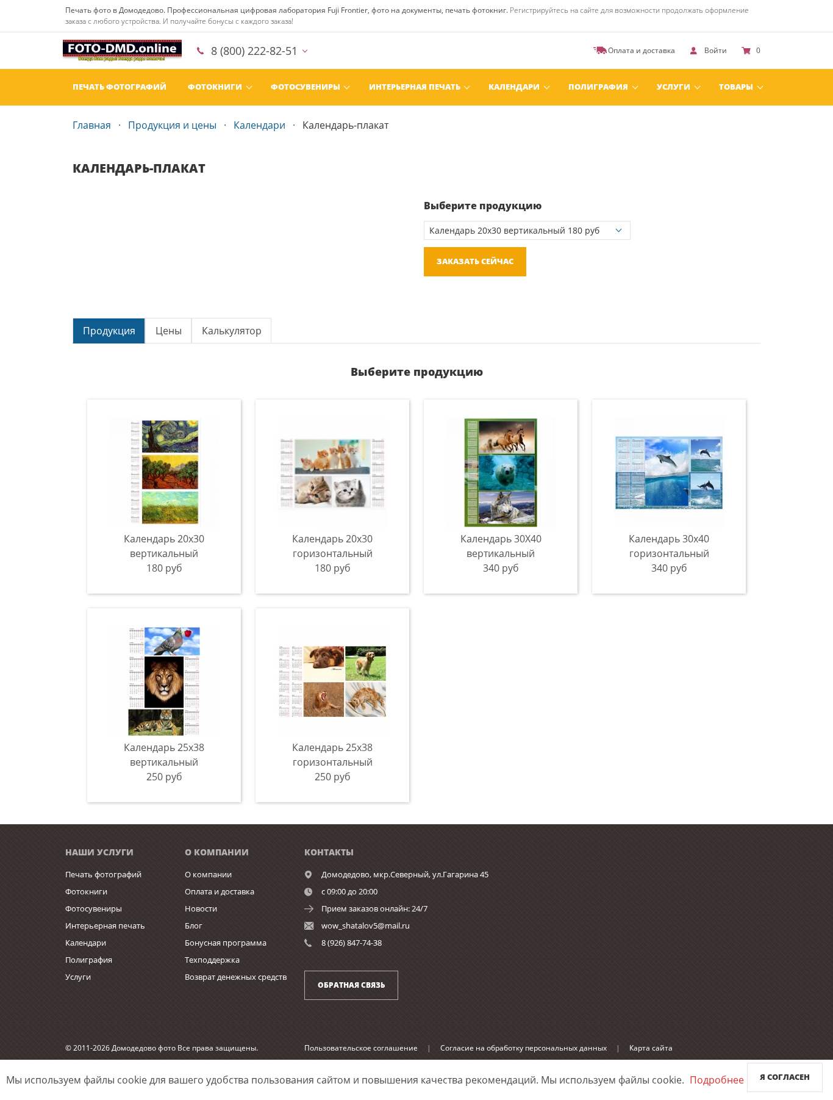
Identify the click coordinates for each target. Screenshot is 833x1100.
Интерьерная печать (414, 86)
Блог (193, 925)
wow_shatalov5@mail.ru (365, 925)
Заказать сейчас (475, 261)
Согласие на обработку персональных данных (523, 1048)
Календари (514, 86)
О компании (208, 874)
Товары (736, 86)
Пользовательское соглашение (361, 1048)
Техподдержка (212, 959)
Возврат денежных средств (236, 976)
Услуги (673, 86)
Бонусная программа (225, 942)
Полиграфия (598, 86)
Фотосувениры (305, 86)
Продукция (109, 330)
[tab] (109, 330)
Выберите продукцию (483, 205)
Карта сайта (651, 1048)
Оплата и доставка (219, 891)
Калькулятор (232, 330)
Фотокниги (215, 86)
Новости (201, 908)
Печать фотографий (119, 86)
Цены (169, 330)
